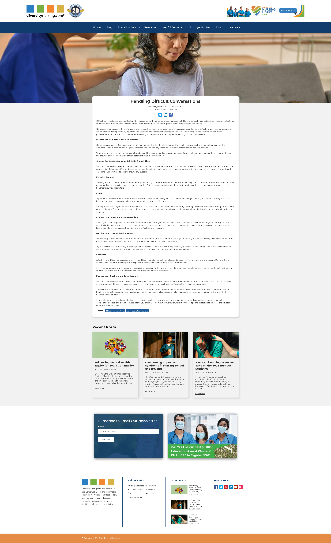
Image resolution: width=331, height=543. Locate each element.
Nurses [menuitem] (97, 27)
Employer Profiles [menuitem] (199, 27)
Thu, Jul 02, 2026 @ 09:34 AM (106, 369)
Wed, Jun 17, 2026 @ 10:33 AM (206, 372)
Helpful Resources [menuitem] (173, 27)
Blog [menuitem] (109, 27)
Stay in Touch (222, 480)
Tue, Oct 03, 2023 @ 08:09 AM (165, 109)
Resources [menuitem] (151, 486)
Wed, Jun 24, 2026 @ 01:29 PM (156, 372)
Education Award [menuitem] (128, 27)
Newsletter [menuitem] (150, 27)
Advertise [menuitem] (232, 27)
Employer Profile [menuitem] (135, 489)
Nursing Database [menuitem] (136, 486)
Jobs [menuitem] (218, 27)
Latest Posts (178, 480)
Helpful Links (136, 480)
